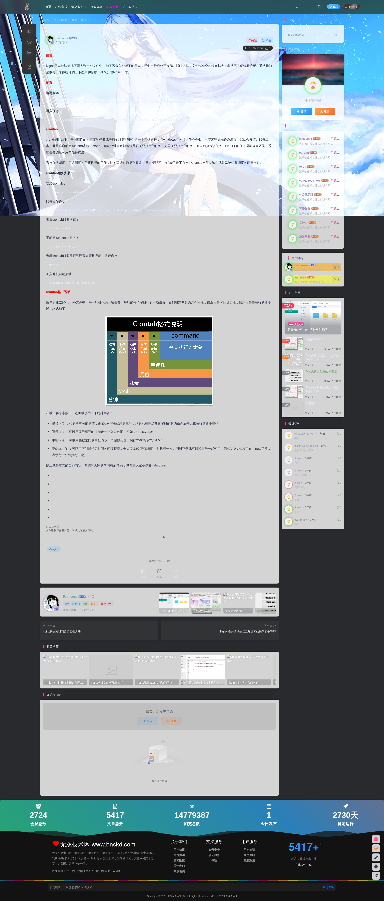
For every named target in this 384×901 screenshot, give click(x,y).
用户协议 (179, 849)
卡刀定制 (311, 403)
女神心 (303, 222)
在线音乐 (61, 7)
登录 (150, 721)
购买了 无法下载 (303, 450)
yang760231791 (309, 180)
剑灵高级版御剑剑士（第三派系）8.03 (322, 389)
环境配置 (291, 562)
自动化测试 (306, 550)
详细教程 (319, 544)
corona (304, 152)
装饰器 (331, 544)
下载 (297, 499)
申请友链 (328, 887)
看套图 (88, 887)
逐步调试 (305, 544)
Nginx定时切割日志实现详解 (74, 30)
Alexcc (298, 458)
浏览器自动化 (294, 567)
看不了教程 (300, 475)
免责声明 (179, 855)
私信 (268, 40)
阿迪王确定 (301, 539)
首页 (48, 6)
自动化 (290, 556)
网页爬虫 (303, 556)
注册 (173, 721)
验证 (289, 539)
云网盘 (67, 887)
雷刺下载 (299, 487)
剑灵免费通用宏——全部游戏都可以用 (322, 357)
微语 (214, 860)
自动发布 (291, 550)
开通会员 (353, 6)
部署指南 (291, 544)
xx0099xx (305, 139)
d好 (296, 438)
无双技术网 (180, 896)
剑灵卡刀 (77, 7)
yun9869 (300, 277)
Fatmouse (62, 38)
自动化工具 (322, 550)
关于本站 (128, 7)
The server (60, 20)
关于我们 (179, 866)
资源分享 (96, 7)
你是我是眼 (306, 194)
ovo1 (302, 166)
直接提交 (316, 556)
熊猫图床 (77, 887)
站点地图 (179, 871)
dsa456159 (300, 519)
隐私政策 (179, 860)
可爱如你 (304, 208)
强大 (297, 462)
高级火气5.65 (313, 339)
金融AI (315, 539)
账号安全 (214, 849)
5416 (77, 603)
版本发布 (305, 562)
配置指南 (327, 539)
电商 (327, 556)
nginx (74, 20)
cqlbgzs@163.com (304, 433)
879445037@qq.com (306, 446)
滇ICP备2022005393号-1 (223, 896)
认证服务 (214, 855)
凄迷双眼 (304, 236)
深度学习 (319, 562)
